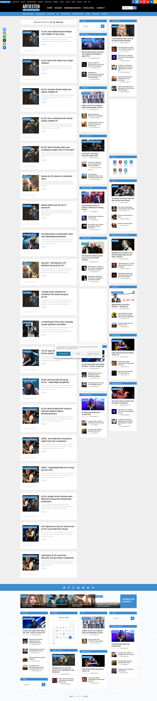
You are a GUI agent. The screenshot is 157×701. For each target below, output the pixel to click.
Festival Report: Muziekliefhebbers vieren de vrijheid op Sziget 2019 (95, 176)
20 (64, 634)
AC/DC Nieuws (26, 32)
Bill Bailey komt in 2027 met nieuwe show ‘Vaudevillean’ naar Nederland (63, 670)
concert (23, 2)
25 (57, 637)
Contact (85, 696)
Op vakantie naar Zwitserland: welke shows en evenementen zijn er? (36, 667)
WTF (58, 14)
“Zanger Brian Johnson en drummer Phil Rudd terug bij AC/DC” (54, 294)
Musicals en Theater (52, 596)
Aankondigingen (86, 40)
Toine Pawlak (93, 211)
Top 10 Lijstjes (65, 14)
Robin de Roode (94, 127)
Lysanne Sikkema (95, 179)
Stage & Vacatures (78, 14)
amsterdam (15, 2)
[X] (4, 40)
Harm (48, 602)
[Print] (4, 44)
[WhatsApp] (4, 37)
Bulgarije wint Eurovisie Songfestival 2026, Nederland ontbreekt (95, 374)
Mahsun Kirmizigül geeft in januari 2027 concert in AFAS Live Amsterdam (126, 88)
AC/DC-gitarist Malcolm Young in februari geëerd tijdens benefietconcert (56, 411)
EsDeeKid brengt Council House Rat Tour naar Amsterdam (125, 78)
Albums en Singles (117, 292)
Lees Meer (43, 44)
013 (89, 2)
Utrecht (68, 2)
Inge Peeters (25, 602)
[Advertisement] (93, 316)
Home (71, 696)
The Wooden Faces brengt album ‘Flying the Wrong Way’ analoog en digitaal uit (126, 315)
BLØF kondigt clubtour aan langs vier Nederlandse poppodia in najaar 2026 (93, 54)
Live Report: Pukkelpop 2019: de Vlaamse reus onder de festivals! (94, 164)
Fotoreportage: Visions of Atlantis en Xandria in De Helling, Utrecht (93, 208)
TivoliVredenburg (31, 2)
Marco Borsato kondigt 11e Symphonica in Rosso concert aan (32, 605)
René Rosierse (93, 157)
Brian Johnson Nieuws (29, 380)
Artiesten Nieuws (94, 58)
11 (57, 631)
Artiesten (104, 14)
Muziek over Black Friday (125, 223)
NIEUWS (58, 8)
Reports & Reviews (28, 14)
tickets (62, 2)
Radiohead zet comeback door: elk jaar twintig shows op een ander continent (96, 268)
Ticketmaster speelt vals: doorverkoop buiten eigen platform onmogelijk (125, 275)
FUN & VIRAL (88, 8)
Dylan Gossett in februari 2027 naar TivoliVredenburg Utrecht (126, 57)
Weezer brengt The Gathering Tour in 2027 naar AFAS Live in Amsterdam (96, 64)
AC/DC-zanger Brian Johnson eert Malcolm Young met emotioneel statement (56, 499)
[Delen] (4, 47)
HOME (49, 8)
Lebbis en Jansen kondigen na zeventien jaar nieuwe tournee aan (66, 680)
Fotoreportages (40, 14)
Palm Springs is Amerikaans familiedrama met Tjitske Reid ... (57, 605)
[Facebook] (4, 29)
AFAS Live (79, 2)
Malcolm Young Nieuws (29, 409)
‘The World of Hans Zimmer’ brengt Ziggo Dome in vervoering (96, 226)
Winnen (88, 14)
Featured (84, 400)
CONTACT (101, 8)
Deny (78, 353)
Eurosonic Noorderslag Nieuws (91, 141)
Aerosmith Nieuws (76, 596)
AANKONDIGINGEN (72, 8)
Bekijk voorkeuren (93, 353)
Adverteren (96, 14)
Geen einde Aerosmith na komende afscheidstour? (82, 605)
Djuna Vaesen (93, 109)
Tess (73, 602)
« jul (53, 643)
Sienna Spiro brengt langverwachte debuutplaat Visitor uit (126, 363)
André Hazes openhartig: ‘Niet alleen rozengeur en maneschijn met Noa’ (95, 278)
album (73, 2)
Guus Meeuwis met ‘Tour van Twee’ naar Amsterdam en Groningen (126, 265)
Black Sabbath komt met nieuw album (106, 605)
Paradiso (40, 2)
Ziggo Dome (48, 2)
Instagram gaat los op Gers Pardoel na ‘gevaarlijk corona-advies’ (96, 124)
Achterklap (51, 14)
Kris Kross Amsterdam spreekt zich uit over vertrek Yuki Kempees (92, 258)
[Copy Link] (4, 33)
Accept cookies (63, 353)
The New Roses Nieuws (29, 235)
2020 (85, 2)
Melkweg (55, 2)
